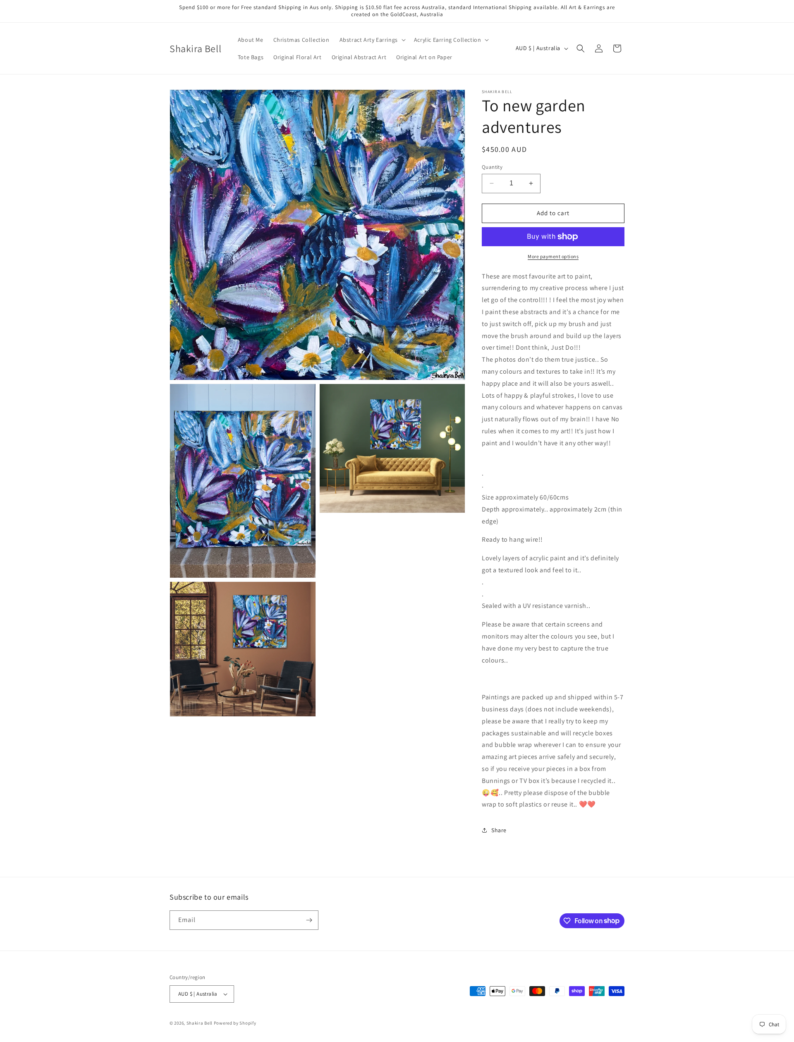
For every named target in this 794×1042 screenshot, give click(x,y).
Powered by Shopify (235, 1023)
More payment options (553, 256)
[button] (372, 39)
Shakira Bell (200, 1023)
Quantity (492, 166)
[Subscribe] (309, 920)
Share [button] (499, 830)
